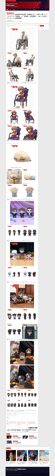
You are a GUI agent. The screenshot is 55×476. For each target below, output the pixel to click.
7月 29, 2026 (8, 464)
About (48, 474)
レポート (21, 9)
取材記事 (14, 9)
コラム (30, 9)
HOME (10, 9)
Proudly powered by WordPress (10, 474)
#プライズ (18, 21)
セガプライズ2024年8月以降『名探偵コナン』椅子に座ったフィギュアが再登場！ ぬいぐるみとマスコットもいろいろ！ (11, 423)
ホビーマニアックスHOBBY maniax (16, 469)
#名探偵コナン (21, 21)
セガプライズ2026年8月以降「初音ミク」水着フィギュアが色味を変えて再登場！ (44, 463)
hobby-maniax (9, 20)
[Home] (7, 10)
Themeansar (20, 474)
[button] (48, 9)
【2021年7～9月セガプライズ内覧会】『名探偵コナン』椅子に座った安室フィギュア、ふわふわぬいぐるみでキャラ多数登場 (21, 423)
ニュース (26, 9)
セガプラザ (8, 418)
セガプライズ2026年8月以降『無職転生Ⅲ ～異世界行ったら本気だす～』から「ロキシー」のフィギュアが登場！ (22, 464)
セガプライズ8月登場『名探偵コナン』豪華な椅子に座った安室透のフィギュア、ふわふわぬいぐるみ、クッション (31, 423)
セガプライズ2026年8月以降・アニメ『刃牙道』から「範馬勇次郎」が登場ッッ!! (17, 443)
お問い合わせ (34, 9)
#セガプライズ (14, 21)
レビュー (17, 9)
